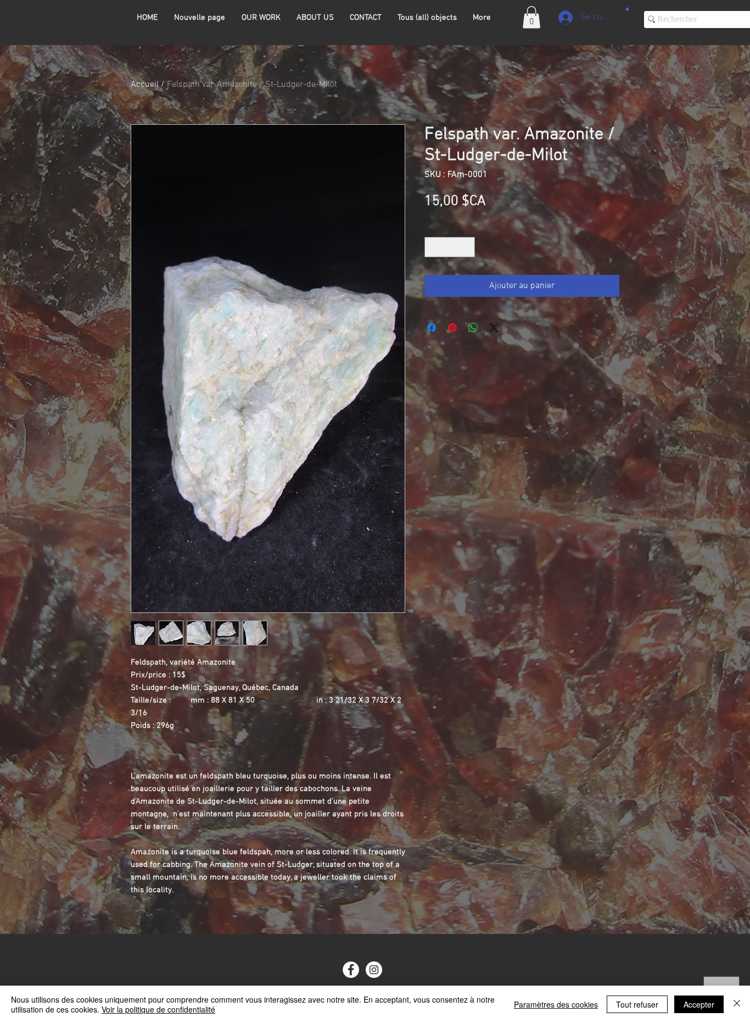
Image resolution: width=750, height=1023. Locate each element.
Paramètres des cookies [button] (556, 1004)
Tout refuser (637, 1004)
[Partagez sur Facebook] (431, 327)
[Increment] (466, 247)
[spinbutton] (450, 247)
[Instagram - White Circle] (374, 969)
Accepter (699, 1004)
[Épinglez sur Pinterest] (452, 327)
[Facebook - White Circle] (351, 969)
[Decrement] (433, 247)
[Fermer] (736, 1004)
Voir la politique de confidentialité (158, 1009)
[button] (531, 17)
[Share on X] (494, 327)
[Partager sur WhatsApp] (473, 327)
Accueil (145, 84)
